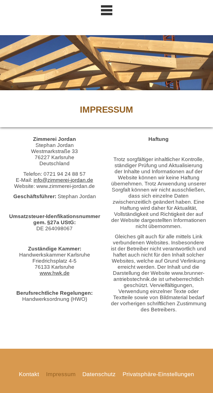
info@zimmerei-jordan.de (63, 180)
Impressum (61, 374)
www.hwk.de (55, 273)
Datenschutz (99, 374)
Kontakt (29, 374)
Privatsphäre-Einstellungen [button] (158, 374)
